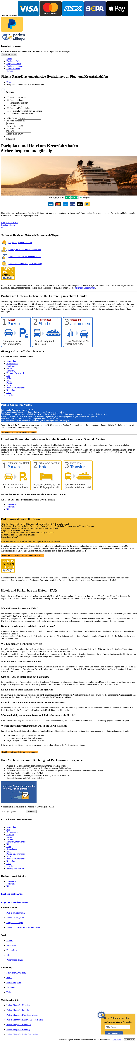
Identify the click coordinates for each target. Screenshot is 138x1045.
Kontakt (9, 940)
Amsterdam (11, 361)
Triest (8, 392)
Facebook (10, 987)
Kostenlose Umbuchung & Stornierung (25, 263)
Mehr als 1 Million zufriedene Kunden (24, 256)
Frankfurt (10, 366)
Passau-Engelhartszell (15, 854)
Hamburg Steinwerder (15, 373)
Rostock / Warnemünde (16, 388)
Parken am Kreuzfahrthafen (21, 113)
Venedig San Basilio (15, 868)
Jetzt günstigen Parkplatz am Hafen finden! (19, 432)
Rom (8, 385)
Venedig (9, 395)
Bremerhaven (12, 363)
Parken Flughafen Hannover (18, 1024)
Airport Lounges (17, 105)
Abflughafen (11, 118)
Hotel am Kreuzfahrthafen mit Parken (26, 111)
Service (9, 71)
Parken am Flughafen (19, 103)
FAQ (3, 227)
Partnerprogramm (13, 982)
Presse (9, 977)
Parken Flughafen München (18, 1005)
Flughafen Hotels (13, 63)
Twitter (9, 992)
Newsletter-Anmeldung (16, 973)
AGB (8, 955)
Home (9, 59)
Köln (8, 378)
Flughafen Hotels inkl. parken (14, 902)
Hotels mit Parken (17, 100)
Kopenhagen (11, 849)
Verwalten (117, 1040)
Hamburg (10, 371)
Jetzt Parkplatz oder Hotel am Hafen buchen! (19, 752)
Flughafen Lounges (14, 66)
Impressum (11, 945)
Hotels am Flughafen (15, 918)
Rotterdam (10, 390)
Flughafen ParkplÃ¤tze (12, 894)
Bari (8, 829)
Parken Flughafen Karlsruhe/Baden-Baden (24, 1020)
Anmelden (31, 812)
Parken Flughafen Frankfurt (18, 1010)
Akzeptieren (129, 1040)
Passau (9, 383)
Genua (9, 368)
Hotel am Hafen (8, 225)
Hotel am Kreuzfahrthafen (21, 108)
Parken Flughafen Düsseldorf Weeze (22, 1015)
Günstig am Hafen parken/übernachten (24, 249)
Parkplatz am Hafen (9, 222)
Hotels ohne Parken (18, 97)
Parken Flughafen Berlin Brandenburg (22, 1034)
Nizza (8, 380)
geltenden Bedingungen (85, 288)
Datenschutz (11, 950)
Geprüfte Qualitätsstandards (20, 242)
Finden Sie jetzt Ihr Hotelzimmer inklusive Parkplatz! (22, 555)
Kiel (8, 375)
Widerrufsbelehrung (14, 960)
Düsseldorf (11, 504)
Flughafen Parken (14, 61)
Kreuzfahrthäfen (13, 68)
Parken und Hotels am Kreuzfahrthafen (23, 927)
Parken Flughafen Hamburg (18, 1029)
